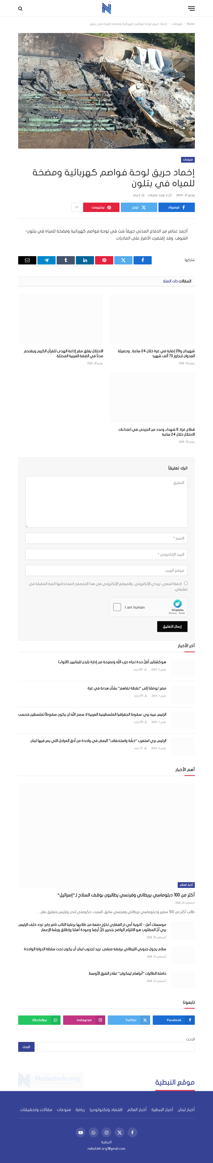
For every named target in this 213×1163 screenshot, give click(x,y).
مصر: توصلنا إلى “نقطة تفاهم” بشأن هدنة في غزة (127, 688)
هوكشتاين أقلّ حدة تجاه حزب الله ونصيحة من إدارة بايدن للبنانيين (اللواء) (112, 662)
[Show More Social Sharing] (76, 207)
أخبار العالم (186, 884)
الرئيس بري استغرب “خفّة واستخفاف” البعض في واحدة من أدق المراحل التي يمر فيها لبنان (98, 741)
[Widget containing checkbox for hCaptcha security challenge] (148, 607)
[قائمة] (191, 8)
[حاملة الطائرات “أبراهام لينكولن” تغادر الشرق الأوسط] (183, 979)
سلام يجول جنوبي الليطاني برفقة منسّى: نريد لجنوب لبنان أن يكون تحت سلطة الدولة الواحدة (95, 949)
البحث (190, 1039)
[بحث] (21, 8)
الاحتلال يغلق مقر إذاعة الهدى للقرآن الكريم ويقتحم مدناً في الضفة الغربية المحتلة (63, 353)
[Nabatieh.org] (106, 8)
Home (191, 23)
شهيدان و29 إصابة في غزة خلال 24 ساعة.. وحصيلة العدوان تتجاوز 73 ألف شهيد (156, 353)
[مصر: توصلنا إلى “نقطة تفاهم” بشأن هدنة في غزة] (183, 694)
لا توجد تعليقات (158, 195)
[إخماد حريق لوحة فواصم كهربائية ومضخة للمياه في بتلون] (106, 90)
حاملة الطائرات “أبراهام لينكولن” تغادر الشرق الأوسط (127, 973)
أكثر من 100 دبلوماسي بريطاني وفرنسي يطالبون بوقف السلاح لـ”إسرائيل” (126, 895)
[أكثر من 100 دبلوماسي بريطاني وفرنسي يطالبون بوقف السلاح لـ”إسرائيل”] (106, 835)
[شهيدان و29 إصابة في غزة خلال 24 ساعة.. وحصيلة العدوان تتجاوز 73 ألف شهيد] (152, 319)
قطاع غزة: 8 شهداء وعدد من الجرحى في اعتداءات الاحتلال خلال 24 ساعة (156, 432)
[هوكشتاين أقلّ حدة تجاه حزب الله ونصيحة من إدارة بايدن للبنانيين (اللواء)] (183, 668)
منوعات (177, 23)
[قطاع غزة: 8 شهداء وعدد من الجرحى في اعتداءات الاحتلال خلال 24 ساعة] (152, 397)
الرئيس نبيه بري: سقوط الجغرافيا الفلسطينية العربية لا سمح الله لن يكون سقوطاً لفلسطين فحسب (92, 714)
